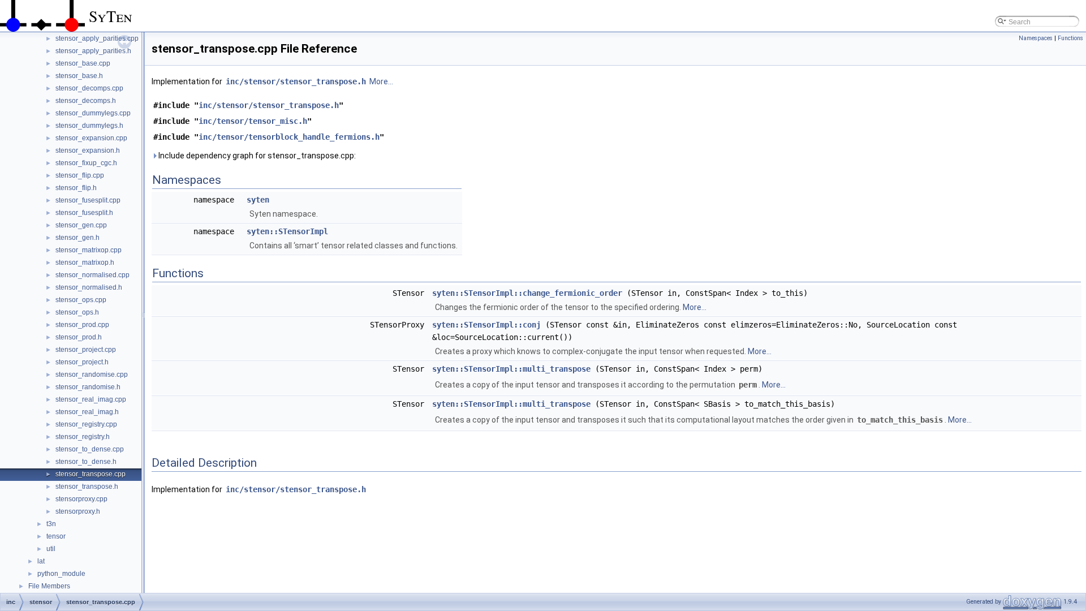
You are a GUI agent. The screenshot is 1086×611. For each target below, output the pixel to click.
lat (41, 561)
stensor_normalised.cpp (92, 275)
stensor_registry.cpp (86, 424)
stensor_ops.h (77, 312)
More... (381, 81)
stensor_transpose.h (86, 486)
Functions (1070, 38)
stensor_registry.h (82, 437)
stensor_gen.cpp (81, 225)
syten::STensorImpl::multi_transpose (511, 368)
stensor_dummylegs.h (89, 126)
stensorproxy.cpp (81, 499)
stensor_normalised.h (88, 287)
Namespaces (1036, 38)
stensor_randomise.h (87, 387)
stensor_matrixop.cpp (88, 250)
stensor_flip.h (76, 188)
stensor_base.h (79, 76)
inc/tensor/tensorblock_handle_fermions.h (289, 136)
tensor (56, 536)
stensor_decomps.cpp (89, 88)
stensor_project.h (82, 362)
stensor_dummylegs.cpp (93, 113)
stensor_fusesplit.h (84, 213)
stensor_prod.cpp (82, 325)
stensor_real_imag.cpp (90, 399)
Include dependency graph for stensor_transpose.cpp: (256, 155)
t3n (51, 524)
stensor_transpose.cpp (90, 474)
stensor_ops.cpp (80, 300)
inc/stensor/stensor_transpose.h (296, 81)
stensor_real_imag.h (87, 412)
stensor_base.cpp (82, 63)
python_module (61, 574)
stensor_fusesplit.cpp (87, 200)
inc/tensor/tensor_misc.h (253, 121)
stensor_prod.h (78, 337)
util (50, 549)
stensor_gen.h (77, 238)
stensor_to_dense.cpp (89, 449)
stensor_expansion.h (87, 150)
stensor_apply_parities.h (93, 51)
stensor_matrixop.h (84, 262)
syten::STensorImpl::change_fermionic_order (527, 293)
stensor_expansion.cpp (91, 138)
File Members (49, 586)
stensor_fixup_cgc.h (86, 163)
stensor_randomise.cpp (91, 374)
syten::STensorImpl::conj (486, 324)
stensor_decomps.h (85, 101)
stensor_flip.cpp (79, 175)
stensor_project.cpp (85, 350)
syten (258, 199)
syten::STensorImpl (287, 231)
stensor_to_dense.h (86, 462)
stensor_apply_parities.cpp (97, 38)
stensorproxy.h (77, 511)
